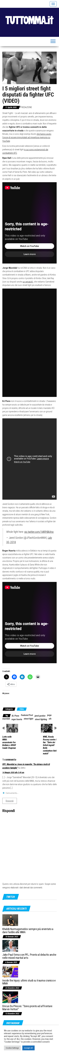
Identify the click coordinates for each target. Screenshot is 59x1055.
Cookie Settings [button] (12, 1048)
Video (22, 709)
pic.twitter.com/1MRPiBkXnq (38, 531)
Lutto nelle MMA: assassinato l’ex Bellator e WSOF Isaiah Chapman (9, 742)
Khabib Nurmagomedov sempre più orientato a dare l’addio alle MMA (27, 930)
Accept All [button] (28, 1048)
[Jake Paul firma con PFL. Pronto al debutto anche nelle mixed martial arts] (10, 945)
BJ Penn (15, 716)
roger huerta (16, 719)
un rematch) (28, 281)
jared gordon (40, 716)
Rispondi (10, 801)
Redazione (27, 107)
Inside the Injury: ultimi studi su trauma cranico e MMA (29, 982)
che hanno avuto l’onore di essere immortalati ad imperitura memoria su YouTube (26, 137)
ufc (50, 718)
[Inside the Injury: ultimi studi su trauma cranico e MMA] (10, 971)
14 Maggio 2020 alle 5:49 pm (13, 772)
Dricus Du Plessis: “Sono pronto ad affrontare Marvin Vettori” (27, 1007)
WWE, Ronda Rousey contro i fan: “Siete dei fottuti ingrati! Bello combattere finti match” (49, 745)
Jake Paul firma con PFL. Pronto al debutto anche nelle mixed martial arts (29, 956)
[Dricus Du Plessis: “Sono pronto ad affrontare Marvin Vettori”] (10, 996)
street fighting (41, 719)
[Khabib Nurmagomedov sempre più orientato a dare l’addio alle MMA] (10, 919)
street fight (28, 718)
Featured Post (27, 715)
